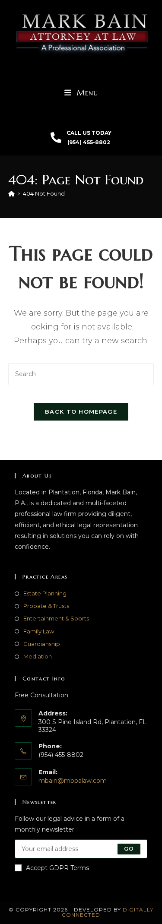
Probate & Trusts (46, 605)
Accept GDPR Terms (57, 868)
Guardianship (41, 643)
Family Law (38, 631)
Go (129, 848)
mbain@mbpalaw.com (72, 781)
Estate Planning (45, 593)
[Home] (11, 193)
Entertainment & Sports (56, 618)
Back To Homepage (81, 411)
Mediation (37, 656)
